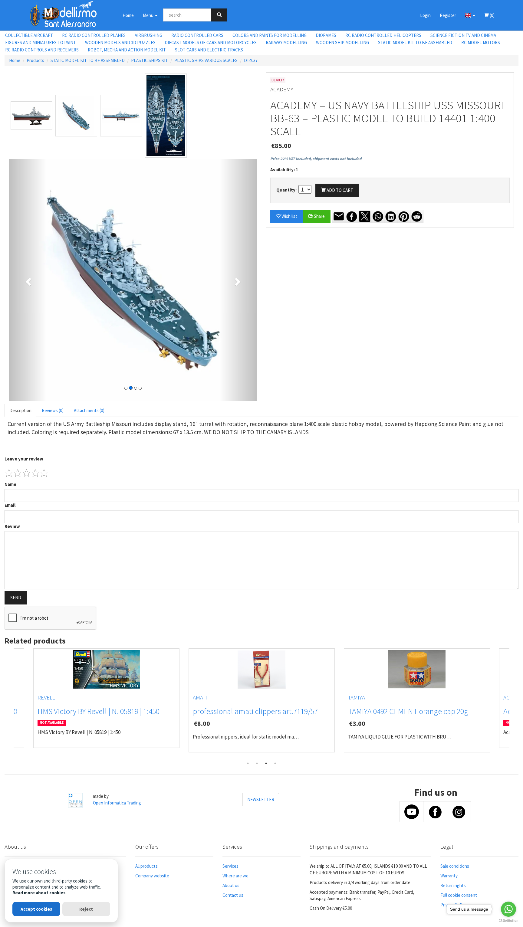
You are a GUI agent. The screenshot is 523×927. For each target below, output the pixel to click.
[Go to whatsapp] (508, 909)
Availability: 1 (284, 169)
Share (319, 216)
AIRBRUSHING (148, 35)
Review (12, 526)
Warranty (449, 876)
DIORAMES (326, 35)
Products (35, 60)
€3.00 (357, 723)
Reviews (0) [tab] (53, 410)
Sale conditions (454, 866)
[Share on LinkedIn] (390, 216)
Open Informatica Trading (117, 803)
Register (448, 15)
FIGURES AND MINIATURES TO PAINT (40, 42)
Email (10, 505)
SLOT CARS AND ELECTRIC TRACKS (209, 50)
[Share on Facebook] (351, 216)
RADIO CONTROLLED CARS (197, 35)
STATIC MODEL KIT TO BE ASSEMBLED (415, 42)
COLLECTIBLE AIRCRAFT (29, 35)
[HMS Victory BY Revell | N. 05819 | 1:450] (106, 669)
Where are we (235, 876)
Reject (86, 909)
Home (128, 15)
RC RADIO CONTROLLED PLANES (94, 35)
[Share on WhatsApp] (377, 216)
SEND (15, 598)
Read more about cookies (38, 893)
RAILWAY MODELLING (286, 42)
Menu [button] (148, 15)
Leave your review (24, 459)
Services (230, 866)
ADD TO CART (339, 190)
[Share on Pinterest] (403, 216)
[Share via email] (338, 216)
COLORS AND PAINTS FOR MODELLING (269, 35)
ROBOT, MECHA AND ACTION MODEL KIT (127, 50)
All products (146, 866)
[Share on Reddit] (416, 216)
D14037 (251, 60)
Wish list (289, 216)
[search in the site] (219, 14)
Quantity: (287, 190)
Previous (9, 704)
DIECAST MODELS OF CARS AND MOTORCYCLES (211, 42)
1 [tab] (248, 763)
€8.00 (202, 723)
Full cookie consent (458, 895)
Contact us (232, 895)
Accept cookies (36, 909)
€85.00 (281, 145)
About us (230, 885)
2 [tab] (257, 763)
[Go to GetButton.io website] (508, 921)
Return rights (453, 885)
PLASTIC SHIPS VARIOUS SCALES (206, 60)
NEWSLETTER (260, 799)
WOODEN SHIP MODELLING (342, 42)
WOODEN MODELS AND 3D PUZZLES (120, 42)
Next (514, 704)
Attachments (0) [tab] (89, 410)
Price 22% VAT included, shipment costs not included (315, 158)
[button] (470, 15)
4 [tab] (275, 763)
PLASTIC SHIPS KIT (149, 60)
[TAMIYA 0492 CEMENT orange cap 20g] (416, 669)
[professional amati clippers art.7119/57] (261, 669)
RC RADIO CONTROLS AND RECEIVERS (42, 50)
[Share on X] (364, 216)
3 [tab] (266, 763)
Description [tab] (20, 410)
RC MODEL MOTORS (480, 42)
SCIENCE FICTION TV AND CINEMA (463, 35)
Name (10, 484)
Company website (152, 876)
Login (425, 15)
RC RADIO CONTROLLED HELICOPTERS (383, 35)
